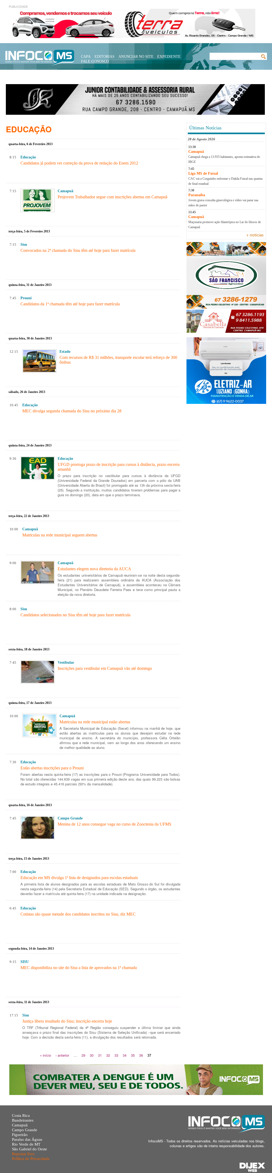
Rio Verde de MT (26, 1144)
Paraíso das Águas (27, 1139)
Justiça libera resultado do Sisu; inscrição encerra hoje (67, 1021)
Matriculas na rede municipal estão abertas (95, 722)
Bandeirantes (22, 1120)
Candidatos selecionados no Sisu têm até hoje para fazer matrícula (75, 615)
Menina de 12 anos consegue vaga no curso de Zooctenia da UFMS (114, 824)
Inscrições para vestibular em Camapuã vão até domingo (105, 668)
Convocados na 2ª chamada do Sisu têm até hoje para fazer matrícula (77, 250)
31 (100, 1055)
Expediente (169, 57)
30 (92, 1055)
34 (124, 1055)
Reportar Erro (23, 1154)
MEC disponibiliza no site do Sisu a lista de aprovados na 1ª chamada (78, 967)
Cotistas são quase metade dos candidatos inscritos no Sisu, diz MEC (78, 914)
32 (108, 1055)
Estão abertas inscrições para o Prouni (52, 768)
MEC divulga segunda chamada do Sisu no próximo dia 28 (71, 411)
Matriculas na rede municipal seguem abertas (59, 535)
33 (116, 1055)
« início (45, 1055)
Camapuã (20, 1125)
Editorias (104, 57)
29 (83, 1055)
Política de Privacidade (31, 1158)
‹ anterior (62, 1055)
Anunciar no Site (136, 57)
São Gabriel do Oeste (29, 1149)
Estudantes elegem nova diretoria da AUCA (94, 569)
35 (133, 1055)
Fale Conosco (95, 61)
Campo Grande (24, 1130)
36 (141, 1055)
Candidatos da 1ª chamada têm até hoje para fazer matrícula (70, 304)
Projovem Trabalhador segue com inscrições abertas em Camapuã (112, 197)
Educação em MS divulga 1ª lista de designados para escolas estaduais (79, 877)
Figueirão (20, 1135)
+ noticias (255, 235)
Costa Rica (21, 1115)
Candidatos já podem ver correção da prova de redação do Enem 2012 (79, 163)
